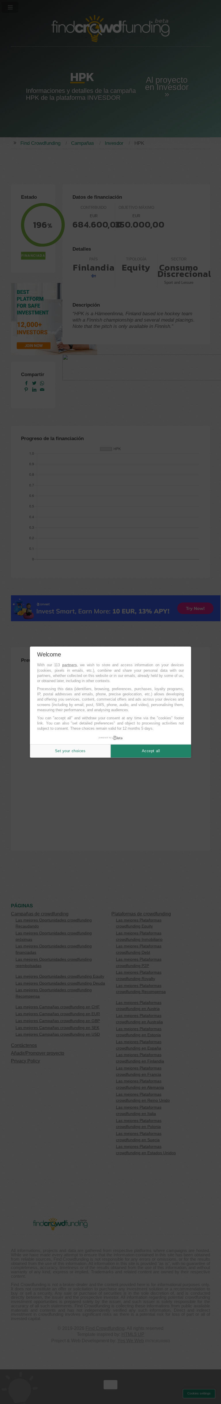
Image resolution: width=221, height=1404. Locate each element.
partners (69, 665)
